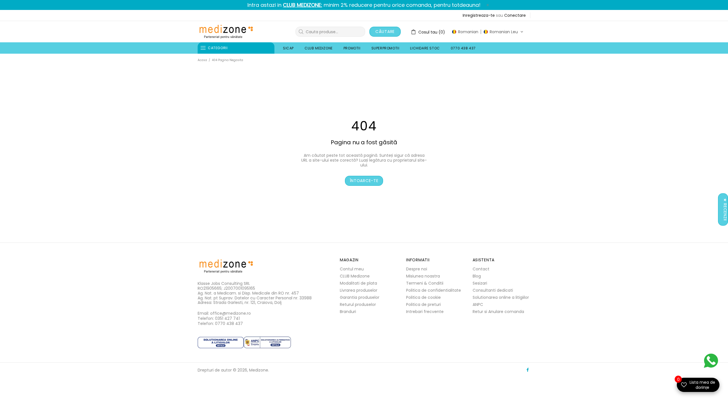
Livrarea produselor (358, 290)
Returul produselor (358, 304)
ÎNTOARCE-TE (364, 180)
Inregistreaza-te (479, 15)
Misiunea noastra (423, 276)
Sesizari (480, 283)
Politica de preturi (423, 304)
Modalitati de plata (358, 283)
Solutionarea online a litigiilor (501, 297)
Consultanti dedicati (493, 290)
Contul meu (352, 269)
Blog (477, 276)
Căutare (385, 31)
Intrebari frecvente (425, 311)
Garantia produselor (359, 297)
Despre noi (416, 269)
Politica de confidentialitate (433, 290)
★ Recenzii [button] (725, 209)
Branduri (348, 311)
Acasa (202, 60)
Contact (481, 269)
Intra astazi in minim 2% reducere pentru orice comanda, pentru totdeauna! (364, 5)
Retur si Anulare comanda (498, 311)
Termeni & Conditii (424, 283)
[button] (488, 31)
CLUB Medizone (355, 276)
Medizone (226, 31)
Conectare (515, 15)
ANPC (478, 304)
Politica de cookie (423, 297)
